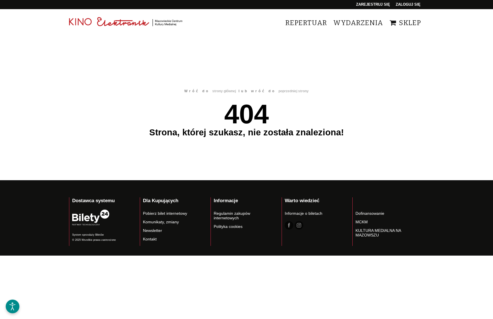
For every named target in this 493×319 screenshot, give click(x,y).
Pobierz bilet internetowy (165, 213)
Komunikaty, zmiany (161, 222)
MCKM (361, 222)
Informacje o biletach (303, 213)
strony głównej (224, 91)
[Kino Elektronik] (126, 23)
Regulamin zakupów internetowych (232, 215)
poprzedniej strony (293, 91)
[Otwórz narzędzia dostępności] (12, 306)
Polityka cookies (228, 226)
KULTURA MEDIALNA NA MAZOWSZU (378, 232)
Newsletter (152, 230)
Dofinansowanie (369, 213)
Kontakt (150, 239)
